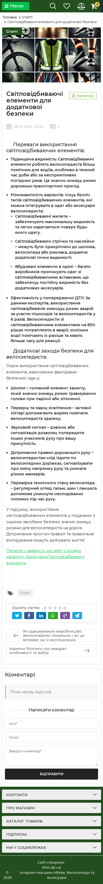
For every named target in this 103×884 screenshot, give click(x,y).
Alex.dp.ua (51, 867)
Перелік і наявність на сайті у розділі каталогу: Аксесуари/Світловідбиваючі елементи (45, 557)
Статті (12, 31)
